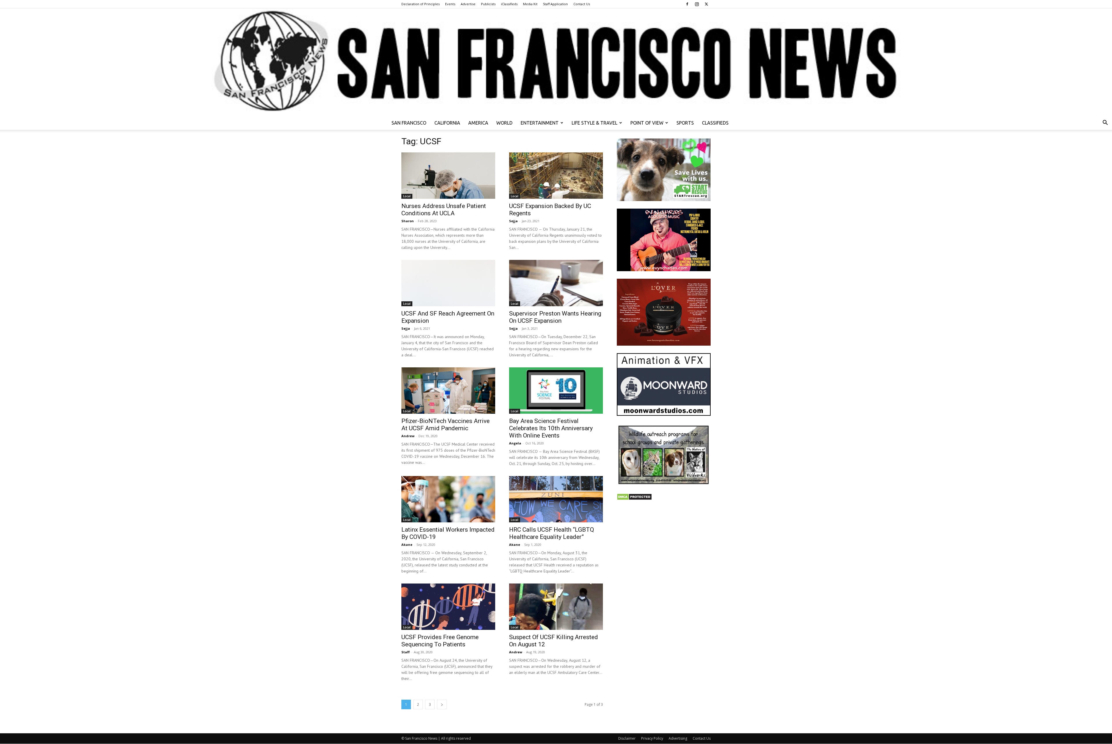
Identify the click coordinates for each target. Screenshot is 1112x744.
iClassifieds (509, 4)
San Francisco (409, 122)
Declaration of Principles (420, 4)
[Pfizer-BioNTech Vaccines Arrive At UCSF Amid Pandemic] (448, 390)
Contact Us (581, 4)
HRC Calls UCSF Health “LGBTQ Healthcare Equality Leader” (551, 533)
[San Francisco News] (556, 62)
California (447, 122)
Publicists (488, 4)
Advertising (678, 738)
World (504, 122)
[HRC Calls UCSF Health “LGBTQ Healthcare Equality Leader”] (556, 499)
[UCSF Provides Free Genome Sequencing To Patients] (448, 606)
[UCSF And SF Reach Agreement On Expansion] (448, 283)
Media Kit (530, 4)
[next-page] (442, 704)
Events (450, 4)
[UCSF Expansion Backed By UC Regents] (556, 175)
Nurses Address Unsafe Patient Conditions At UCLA (443, 210)
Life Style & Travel (594, 122)
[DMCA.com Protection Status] (634, 499)
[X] (706, 4)
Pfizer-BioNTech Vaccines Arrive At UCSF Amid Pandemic (445, 424)
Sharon (407, 221)
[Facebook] (687, 4)
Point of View (646, 122)
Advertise (468, 4)
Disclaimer (627, 738)
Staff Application (555, 4)
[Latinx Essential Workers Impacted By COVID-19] (448, 499)
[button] (1105, 123)
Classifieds (715, 122)
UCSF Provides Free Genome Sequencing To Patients (440, 641)
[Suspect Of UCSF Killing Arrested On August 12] (556, 606)
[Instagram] (696, 4)
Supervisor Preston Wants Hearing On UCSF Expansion (555, 317)
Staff (405, 652)
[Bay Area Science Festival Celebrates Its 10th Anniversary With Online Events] (556, 390)
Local (407, 196)
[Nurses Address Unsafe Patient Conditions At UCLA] (448, 175)
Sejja (513, 221)
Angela (515, 443)
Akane (406, 544)
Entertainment (540, 122)
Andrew (407, 436)
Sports (685, 122)
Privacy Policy (652, 738)
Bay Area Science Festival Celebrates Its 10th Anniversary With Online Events (551, 428)
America (478, 122)
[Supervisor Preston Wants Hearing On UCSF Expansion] (556, 283)
